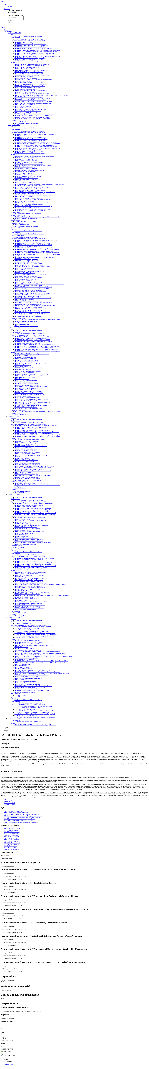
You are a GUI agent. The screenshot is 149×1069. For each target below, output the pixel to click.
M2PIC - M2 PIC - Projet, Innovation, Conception (28, 198)
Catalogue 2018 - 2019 (14, 697)
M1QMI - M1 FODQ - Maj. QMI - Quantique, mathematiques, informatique (35, 725)
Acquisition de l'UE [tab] (9, 803)
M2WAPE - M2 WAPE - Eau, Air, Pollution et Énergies (29, 210)
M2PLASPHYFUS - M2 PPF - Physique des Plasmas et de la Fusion (33, 199)
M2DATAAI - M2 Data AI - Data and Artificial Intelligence (30, 455)
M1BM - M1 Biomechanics (22, 519)
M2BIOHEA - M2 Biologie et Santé (24, 372)
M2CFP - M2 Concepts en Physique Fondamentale (28, 376)
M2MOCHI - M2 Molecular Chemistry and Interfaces (29, 469)
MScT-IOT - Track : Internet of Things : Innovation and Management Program (35, 51)
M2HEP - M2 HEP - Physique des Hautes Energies (28, 97)
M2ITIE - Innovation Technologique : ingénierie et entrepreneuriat (32, 670)
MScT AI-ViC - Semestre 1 (11, 849)
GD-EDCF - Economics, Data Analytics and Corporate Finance (31, 631)
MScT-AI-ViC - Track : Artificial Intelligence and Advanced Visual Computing (36, 134)
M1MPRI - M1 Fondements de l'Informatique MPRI (28, 368)
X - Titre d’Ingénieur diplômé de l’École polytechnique (29, 39)
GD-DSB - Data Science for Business (24, 630)
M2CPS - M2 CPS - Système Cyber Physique (26, 179)
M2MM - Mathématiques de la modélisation (26, 676)
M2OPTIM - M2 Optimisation (22, 396)
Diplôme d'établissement (17, 235)
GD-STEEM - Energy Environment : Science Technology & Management (34, 717)
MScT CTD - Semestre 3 (11, 835)
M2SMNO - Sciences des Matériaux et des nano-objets (29, 689)
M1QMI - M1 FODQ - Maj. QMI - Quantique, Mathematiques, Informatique (35, 83)
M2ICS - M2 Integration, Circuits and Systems (27, 463)
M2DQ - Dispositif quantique (22, 664)
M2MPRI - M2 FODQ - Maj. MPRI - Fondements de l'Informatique (33, 101)
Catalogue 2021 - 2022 (14, 494)
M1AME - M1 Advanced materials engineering (27, 640)
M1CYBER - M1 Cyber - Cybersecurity (25, 577)
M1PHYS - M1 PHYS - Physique (23, 81)
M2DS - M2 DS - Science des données (25, 92)
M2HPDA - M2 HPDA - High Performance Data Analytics (30, 601)
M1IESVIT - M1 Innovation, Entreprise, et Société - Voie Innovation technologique (37, 651)
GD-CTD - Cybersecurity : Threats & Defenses (27, 707)
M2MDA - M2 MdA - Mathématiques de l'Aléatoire (28, 541)
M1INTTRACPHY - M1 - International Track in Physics (30, 583)
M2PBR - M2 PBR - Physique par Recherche (26, 106)
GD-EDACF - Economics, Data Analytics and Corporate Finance (32, 712)
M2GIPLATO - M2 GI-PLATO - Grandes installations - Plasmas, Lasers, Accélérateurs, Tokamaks (41, 95)
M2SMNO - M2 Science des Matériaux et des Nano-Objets (30, 405)
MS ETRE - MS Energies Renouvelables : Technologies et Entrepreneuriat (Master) (37, 217)
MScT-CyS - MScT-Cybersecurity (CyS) (25, 241)
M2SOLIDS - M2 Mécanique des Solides (25, 407)
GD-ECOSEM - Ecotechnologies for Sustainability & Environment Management (36, 711)
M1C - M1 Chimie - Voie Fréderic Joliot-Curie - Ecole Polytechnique (33, 645)
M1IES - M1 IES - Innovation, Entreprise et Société (28, 73)
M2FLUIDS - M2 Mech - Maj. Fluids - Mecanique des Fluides (31, 93)
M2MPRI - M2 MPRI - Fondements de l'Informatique (29, 193)
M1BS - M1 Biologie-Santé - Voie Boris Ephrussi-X (28, 644)
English (10, 6)
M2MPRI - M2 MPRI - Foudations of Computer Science (29, 605)
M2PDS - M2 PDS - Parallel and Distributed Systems (29, 608)
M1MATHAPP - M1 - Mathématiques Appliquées (28, 586)
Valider (10, 20)
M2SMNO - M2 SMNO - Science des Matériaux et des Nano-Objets (33, 206)
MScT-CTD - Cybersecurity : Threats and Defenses (28, 505)
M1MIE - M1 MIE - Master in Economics (25, 449)
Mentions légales (8, 1064)
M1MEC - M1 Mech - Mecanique (23, 76)
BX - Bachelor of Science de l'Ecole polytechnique (28, 36)
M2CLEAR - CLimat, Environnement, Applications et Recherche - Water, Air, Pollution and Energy (41, 595)
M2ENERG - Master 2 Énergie (23, 536)
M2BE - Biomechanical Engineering (24, 659)
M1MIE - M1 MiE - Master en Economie (25, 78)
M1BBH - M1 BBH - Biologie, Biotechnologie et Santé (29, 65)
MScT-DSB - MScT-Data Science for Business (27, 246)
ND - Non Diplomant (20, 488)
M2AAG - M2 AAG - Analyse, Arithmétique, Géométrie (30, 84)
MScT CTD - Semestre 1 (11, 833)
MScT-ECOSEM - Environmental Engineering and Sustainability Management (36, 563)
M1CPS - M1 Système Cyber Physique (25, 358)
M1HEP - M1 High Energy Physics (24, 444)
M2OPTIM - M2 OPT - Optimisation (24, 104)
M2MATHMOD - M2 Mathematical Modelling (27, 464)
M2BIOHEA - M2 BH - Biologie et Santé (26, 174)
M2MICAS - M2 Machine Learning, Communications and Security (32, 467)
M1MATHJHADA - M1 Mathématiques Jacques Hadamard (30, 363)
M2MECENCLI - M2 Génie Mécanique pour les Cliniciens (30, 390)
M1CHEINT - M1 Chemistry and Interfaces (26, 441)
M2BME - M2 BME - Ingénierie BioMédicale (27, 87)
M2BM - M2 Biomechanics (22, 530)
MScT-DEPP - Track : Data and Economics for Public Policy (31, 45)
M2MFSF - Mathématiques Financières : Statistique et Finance (31, 675)
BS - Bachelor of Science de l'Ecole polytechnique (28, 330)
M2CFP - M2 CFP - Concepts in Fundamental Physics (29, 531)
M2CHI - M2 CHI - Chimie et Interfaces (25, 89)
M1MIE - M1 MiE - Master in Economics (25, 527)
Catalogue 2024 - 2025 (14, 227)
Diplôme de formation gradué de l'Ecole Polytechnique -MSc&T (28, 40)
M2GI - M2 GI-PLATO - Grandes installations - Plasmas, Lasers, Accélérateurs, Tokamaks (39, 184)
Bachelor (13, 34)
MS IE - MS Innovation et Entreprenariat (25, 218)
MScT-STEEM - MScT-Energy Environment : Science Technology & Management (37, 254)
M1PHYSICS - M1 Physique (22, 369)
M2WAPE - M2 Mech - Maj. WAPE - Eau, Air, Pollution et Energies (33, 118)
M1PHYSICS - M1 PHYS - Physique (24, 171)
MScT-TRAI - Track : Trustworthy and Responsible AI (29, 58)
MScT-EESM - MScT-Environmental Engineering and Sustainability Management (36, 249)
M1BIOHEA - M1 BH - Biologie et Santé (26, 157)
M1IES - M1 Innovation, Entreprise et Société (26, 361)
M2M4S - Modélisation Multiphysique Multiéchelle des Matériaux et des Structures (37, 672)
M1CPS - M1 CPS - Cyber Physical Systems (26, 443)
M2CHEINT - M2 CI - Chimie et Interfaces (26, 178)
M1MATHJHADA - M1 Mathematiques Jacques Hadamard (30, 446)
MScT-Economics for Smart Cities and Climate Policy (19, 820)
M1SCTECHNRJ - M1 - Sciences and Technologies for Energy (31, 592)
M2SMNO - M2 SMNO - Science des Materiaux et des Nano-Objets (33, 115)
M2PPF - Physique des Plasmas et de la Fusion (27, 684)
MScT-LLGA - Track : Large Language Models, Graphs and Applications (34, 53)
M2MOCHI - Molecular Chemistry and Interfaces (28, 678)
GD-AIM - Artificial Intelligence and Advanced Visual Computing (32, 626)
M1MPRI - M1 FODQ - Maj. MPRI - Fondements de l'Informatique (33, 79)
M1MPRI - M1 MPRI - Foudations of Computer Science (29, 587)
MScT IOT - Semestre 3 (10, 847)
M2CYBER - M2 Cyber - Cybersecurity (25, 598)
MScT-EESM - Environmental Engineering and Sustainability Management (35, 510)
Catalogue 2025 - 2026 (14, 125)
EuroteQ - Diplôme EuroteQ (22, 122)
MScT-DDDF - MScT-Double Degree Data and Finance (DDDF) (32, 243)
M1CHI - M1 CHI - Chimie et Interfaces (25, 69)
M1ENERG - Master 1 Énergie (23, 524)
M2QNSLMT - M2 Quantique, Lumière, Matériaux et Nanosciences (33, 402)
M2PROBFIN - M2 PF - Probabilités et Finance (27, 111)
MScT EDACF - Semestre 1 (12, 836)
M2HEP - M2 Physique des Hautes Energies (26, 383)
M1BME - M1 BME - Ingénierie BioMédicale (27, 67)
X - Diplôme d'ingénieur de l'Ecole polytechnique (27, 623)
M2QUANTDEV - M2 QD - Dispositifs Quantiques (28, 204)
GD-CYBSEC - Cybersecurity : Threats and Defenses (29, 628)
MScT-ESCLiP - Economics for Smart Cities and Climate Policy (32, 511)
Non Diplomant (15, 220)
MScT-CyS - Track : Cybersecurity (24, 42)
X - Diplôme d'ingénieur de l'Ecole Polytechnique (28, 721)
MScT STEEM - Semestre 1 (12, 844)
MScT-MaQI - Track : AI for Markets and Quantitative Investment (32, 54)
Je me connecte (12, 12)
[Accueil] (2, 1)
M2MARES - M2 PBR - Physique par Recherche (28, 189)
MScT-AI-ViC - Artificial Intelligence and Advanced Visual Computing (33, 503)
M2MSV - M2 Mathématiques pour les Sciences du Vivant (30, 394)
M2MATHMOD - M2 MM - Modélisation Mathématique (30, 100)
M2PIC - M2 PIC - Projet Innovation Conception (27, 107)
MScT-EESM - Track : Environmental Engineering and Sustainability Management (37, 50)
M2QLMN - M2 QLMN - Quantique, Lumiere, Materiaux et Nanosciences (34, 114)
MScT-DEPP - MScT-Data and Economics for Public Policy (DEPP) (33, 245)
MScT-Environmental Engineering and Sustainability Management (22, 817)
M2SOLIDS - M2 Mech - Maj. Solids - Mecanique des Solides (31, 117)
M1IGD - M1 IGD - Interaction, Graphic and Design (28, 581)
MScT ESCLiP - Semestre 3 (11, 832)
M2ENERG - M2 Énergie (21, 458)
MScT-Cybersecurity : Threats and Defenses (16, 812)
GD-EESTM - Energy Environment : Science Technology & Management (34, 633)
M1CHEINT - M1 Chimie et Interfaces (25, 357)
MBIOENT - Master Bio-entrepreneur (24, 692)
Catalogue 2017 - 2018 (14, 718)
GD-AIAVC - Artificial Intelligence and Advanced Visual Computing (33, 706)
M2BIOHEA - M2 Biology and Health (25, 450)
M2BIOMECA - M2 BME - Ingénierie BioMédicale (28, 176)
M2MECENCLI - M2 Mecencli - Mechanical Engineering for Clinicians (34, 466)
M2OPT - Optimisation (20, 679)
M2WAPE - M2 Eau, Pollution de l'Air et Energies (28, 408)
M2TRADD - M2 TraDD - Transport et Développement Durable (32, 209)
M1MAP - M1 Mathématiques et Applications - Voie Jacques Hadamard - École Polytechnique (40, 584)
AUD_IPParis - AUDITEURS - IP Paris (25, 221)
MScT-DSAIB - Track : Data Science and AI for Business (30, 47)
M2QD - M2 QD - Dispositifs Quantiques (25, 112)
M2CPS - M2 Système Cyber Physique (25, 377)
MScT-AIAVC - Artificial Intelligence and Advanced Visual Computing (34, 558)
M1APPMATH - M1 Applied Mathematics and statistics (29, 439)
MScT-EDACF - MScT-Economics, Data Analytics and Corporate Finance (34, 248)
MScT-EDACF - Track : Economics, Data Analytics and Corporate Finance (35, 48)
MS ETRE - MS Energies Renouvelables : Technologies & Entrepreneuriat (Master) (37, 485)
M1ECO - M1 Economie (21, 522)
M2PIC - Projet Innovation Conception (25, 544)
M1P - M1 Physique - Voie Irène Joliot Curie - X (27, 589)
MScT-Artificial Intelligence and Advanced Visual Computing (21, 822)
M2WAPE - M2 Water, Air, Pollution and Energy (27, 478)
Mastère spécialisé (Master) (18, 215)
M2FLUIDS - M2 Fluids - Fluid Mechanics (26, 460)
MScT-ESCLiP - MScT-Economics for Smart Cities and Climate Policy (33, 251)
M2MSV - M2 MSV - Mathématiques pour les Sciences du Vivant (32, 103)
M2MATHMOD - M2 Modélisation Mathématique (28, 388)
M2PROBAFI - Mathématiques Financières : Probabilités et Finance (33, 686)
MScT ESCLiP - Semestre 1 (11, 841)
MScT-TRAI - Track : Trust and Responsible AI (27, 150)
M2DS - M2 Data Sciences (21, 457)
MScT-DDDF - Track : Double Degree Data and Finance (30, 44)
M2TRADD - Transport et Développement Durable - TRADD (31, 690)
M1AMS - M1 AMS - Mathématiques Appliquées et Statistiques (31, 64)
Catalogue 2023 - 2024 (14, 327)
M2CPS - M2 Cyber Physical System (24, 453)
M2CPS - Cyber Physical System (23, 533)
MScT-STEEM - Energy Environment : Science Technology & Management (35, 514)
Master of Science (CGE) (18, 212)
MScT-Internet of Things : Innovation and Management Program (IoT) (23, 816)
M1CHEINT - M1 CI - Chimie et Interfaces (26, 159)
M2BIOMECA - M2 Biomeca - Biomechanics (27, 452)
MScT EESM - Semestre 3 (11, 839)
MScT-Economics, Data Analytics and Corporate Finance (19, 819)
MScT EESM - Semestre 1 (11, 838)
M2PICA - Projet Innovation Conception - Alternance (29, 682)
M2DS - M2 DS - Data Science (23, 181)
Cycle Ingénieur (15, 37)
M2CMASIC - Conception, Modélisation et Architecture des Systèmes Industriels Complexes (39, 662)
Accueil (6, 30)
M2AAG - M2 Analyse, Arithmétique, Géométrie (27, 371)
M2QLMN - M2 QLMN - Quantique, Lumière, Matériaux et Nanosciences (34, 203)
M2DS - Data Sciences (20, 534)
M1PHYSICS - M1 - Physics (22, 591)
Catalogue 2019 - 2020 (14, 617)
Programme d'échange (17, 120)
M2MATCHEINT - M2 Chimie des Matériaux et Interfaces (30, 386)
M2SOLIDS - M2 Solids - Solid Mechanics (26, 477)
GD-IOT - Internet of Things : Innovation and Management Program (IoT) (34, 636)
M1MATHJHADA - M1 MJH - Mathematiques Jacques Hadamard (32, 75)
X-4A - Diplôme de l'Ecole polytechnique (25, 237)
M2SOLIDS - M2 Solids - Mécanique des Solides (28, 207)
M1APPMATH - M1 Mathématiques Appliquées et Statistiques (31, 354)
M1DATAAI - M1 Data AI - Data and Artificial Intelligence (30, 520)
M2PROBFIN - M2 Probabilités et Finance (26, 400)
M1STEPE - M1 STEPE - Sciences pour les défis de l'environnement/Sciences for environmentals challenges (44, 656)
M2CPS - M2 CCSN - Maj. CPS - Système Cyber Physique (30, 90)
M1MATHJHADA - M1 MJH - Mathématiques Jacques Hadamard (32, 165)
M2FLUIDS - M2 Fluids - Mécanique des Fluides (28, 182)
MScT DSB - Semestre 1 (11, 830)
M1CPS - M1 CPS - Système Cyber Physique (26, 160)
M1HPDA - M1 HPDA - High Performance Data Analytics (30, 578)
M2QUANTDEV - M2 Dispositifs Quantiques (27, 404)
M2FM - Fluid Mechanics (21, 667)
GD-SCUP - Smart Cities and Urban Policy (26, 637)
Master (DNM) (15, 62)
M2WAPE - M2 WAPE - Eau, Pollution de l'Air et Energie (30, 313)
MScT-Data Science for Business (13, 811)
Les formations (8, 31)
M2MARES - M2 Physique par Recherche (26, 385)
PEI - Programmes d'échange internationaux (26, 123)
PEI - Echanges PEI (19, 492)
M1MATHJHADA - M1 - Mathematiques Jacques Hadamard (31, 525)
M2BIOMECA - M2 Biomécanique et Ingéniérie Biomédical (31, 374)
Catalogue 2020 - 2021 (14, 548)
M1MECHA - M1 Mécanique (22, 365)
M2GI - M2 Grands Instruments (23, 382)
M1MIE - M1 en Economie (21, 366)
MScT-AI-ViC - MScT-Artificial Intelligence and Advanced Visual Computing (35, 240)
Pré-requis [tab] (7, 801)
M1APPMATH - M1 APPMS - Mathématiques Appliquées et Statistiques (34, 156)
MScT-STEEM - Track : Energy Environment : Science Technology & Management (37, 56)
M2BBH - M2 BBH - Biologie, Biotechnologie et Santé (29, 86)
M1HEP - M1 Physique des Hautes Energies (26, 360)
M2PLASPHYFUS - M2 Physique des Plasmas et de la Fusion (31, 399)
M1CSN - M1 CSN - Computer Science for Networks (29, 575)
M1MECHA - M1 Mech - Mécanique (24, 167)
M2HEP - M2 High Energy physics (24, 461)
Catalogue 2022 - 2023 (14, 416)
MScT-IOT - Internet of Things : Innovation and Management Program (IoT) (35, 513)
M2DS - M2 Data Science (21, 379)
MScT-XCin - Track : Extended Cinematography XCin (29, 61)
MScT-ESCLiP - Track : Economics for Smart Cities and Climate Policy (34, 145)
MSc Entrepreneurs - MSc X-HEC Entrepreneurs (27, 213)
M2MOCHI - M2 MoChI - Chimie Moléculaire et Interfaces (30, 294)
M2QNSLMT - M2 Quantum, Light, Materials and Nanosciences (32, 475)
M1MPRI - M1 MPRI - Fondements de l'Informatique (29, 170)
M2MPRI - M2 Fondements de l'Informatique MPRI (28, 393)
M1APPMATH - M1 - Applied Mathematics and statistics (30, 517)
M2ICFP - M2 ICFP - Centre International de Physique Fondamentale (33, 98)
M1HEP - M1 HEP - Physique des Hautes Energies (28, 72)
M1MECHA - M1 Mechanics (22, 447)
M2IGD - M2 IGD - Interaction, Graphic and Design (28, 539)
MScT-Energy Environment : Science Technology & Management (22, 814)
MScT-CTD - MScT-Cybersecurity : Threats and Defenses (30, 338)
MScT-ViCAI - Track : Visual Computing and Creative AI (30, 59)
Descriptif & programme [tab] (10, 804)
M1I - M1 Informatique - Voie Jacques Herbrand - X (28, 580)
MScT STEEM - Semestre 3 (12, 843)
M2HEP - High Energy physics (23, 668)
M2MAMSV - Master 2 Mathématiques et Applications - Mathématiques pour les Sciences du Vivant (41, 673)
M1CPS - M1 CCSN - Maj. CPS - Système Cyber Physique (30, 70)
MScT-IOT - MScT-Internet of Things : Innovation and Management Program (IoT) (37, 252)
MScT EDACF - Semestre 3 (12, 829)
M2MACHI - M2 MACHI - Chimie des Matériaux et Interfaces (31, 288)
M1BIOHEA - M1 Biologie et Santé (24, 355)
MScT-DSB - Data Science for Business (25, 506)
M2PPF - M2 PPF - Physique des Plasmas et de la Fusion (30, 109)
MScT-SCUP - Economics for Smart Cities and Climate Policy (31, 567)
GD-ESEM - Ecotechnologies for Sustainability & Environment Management (35, 634)
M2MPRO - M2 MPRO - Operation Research (27, 606)
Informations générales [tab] (10, 800)
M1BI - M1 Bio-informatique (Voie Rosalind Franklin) (29, 642)
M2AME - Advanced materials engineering (26, 658)
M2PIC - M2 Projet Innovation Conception (26, 474)
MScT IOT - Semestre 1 (10, 846)
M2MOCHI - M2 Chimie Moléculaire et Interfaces (28, 391)
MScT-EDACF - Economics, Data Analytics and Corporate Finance (33, 508)
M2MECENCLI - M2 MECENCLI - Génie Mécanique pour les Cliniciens (34, 192)
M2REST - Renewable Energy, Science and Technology (29, 483)
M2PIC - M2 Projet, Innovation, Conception (26, 397)
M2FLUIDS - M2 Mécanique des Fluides (25, 380)
